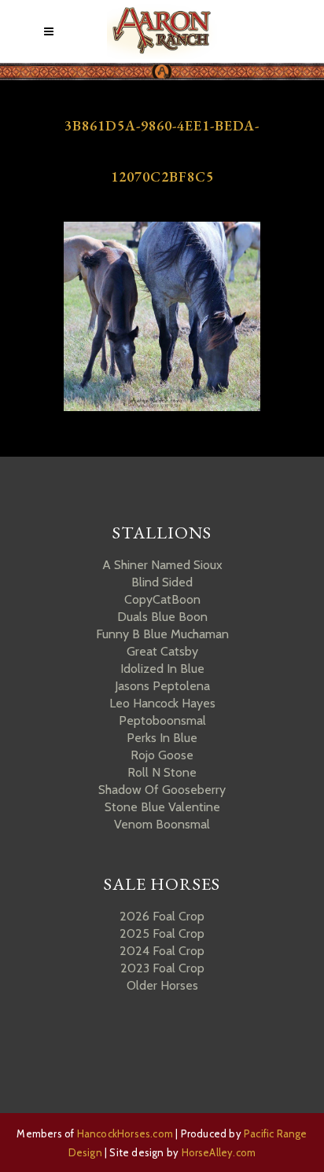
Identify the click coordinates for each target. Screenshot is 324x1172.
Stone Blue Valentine (162, 806)
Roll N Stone (162, 772)
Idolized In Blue (162, 668)
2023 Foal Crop (162, 968)
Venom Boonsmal (162, 824)
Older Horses (162, 985)
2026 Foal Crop (162, 916)
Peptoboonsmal (162, 720)
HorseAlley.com (219, 1152)
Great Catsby (162, 651)
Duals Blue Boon (162, 616)
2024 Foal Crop (162, 950)
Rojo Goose (162, 755)
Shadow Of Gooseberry (162, 789)
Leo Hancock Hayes (162, 703)
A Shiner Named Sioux (162, 564)
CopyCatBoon (162, 599)
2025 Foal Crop (162, 933)
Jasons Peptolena (162, 685)
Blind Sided (162, 582)
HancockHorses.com (125, 1133)
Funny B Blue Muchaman (162, 633)
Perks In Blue (162, 737)
